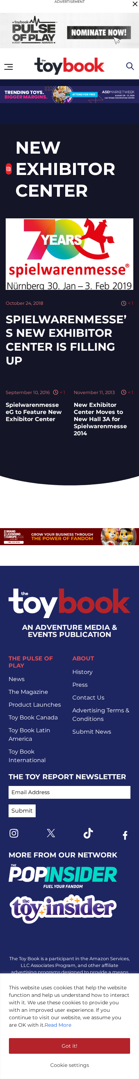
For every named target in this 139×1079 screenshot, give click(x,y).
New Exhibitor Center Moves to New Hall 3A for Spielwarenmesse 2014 (100, 419)
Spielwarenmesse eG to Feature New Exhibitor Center (34, 412)
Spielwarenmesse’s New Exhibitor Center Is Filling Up (66, 340)
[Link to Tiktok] (88, 833)
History (82, 672)
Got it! (69, 1046)
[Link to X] (51, 833)
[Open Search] (130, 66)
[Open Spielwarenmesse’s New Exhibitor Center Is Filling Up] (69, 254)
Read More (58, 1025)
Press (80, 684)
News (17, 679)
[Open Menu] (8, 67)
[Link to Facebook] (125, 835)
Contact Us (88, 697)
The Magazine (28, 692)
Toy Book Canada (33, 717)
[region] (69, 1026)
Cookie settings (69, 1065)
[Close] (135, 3)
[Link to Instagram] (14, 833)
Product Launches (35, 704)
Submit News (91, 731)
